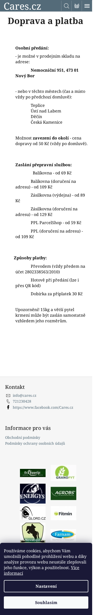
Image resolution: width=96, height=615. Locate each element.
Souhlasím (46, 602)
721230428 (22, 401)
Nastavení (46, 586)
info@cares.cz (24, 395)
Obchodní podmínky (22, 437)
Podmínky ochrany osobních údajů (35, 443)
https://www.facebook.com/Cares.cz (43, 407)
